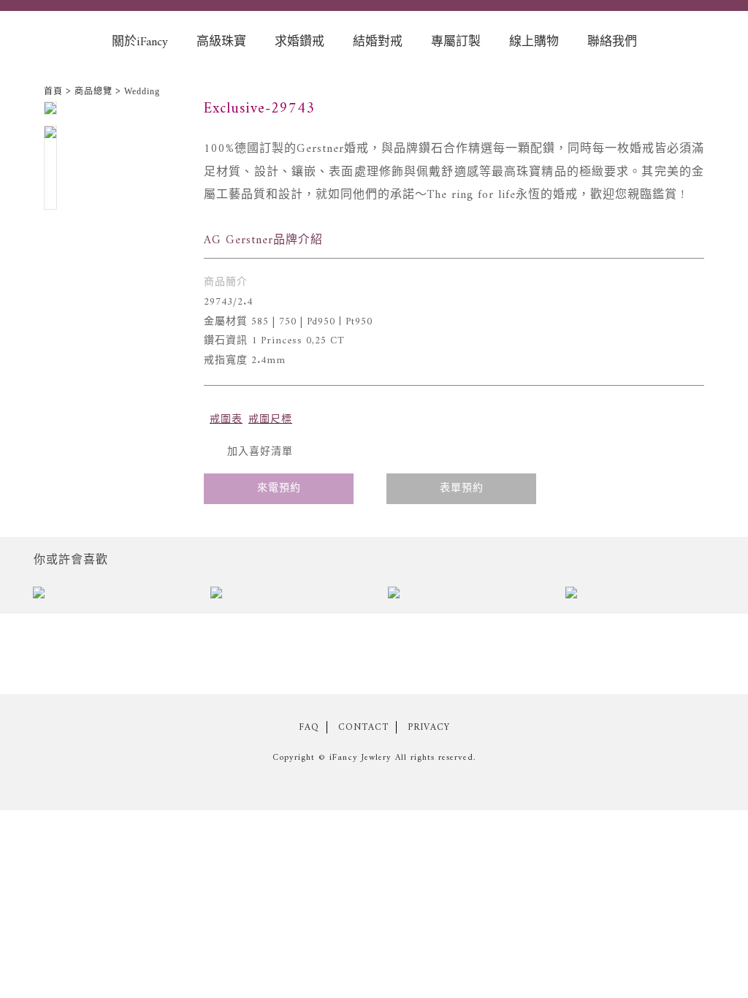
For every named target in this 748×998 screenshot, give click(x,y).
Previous (10, 595)
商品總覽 (93, 91)
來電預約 (279, 488)
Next (738, 595)
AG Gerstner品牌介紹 (263, 240)
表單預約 (462, 488)
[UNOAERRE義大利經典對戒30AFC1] (107, 595)
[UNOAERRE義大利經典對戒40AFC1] (463, 595)
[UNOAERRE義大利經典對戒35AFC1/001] (640, 595)
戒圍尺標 (270, 420)
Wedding (142, 91)
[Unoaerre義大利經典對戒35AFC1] (285, 595)
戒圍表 (226, 420)
